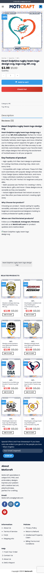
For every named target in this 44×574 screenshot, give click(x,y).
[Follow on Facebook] (4, 504)
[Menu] (3, 6)
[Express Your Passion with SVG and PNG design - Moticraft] (22, 6)
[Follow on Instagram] (11, 504)
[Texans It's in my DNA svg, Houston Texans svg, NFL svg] (11, 368)
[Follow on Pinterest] (4, 512)
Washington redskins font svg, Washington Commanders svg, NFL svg (32, 305)
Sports (11, 58)
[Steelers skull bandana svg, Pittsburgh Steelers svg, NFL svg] (11, 329)
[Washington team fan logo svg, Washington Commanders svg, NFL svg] (11, 407)
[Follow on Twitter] (17, 504)
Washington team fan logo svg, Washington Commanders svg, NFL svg (9, 423)
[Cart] (40, 6)
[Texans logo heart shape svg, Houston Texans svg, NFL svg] (33, 368)
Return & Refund (32, 531)
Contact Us (8, 555)
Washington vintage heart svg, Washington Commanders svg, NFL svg (33, 423)
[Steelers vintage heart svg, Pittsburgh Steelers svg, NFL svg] (33, 329)
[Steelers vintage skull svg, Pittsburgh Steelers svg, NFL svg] (11, 289)
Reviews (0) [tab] (8, 120)
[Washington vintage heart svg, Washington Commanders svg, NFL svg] (33, 407)
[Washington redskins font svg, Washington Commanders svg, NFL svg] (33, 289)
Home (4, 58)
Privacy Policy (31, 528)
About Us (7, 528)
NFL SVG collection (19, 135)
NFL (17, 58)
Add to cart (23, 82)
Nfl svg (7, 107)
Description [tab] (8, 115)
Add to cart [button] (8, 314)
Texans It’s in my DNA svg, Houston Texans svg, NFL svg (10, 384)
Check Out (22, 89)
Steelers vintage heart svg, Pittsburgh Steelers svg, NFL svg (32, 345)
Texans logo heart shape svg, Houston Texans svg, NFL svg (32, 384)
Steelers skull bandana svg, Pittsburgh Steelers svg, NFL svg (10, 345)
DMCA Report (9, 563)
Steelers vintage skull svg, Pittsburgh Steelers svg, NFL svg (10, 305)
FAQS (6, 535)
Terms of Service (10, 531)
